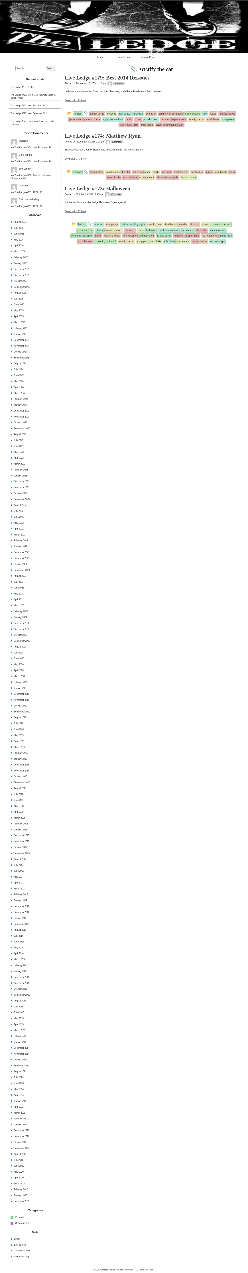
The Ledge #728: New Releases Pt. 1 (29, 113)
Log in (17, 1238)
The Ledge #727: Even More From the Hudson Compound (33, 122)
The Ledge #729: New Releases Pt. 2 (29, 105)
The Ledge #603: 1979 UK (28, 192)
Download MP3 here (75, 100)
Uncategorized (22, 1223)
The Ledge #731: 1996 (21, 87)
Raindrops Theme (147, 1270)
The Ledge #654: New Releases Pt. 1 (34, 147)
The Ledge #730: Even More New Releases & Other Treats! (33, 96)
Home (100, 57)
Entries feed (20, 1244)
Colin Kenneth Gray (29, 199)
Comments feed (22, 1250)
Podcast (19, 1217)
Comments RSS (131, 1270)
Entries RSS (114, 1270)
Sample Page (124, 57)
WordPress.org (21, 1256)
